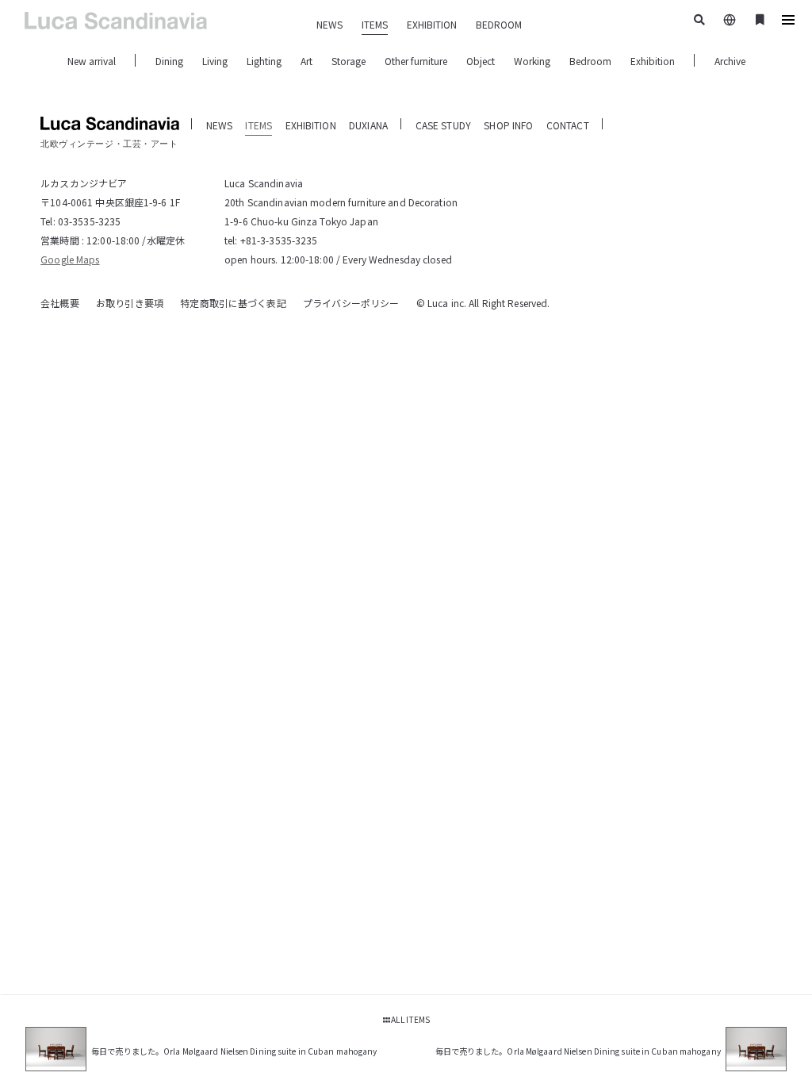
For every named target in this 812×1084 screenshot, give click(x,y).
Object (480, 60)
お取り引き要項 (129, 302)
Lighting (264, 60)
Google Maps (69, 259)
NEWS (329, 24)
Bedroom (590, 60)
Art (306, 60)
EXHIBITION (432, 24)
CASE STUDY (443, 125)
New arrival (91, 60)
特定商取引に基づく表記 (232, 302)
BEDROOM (499, 24)
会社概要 (59, 302)
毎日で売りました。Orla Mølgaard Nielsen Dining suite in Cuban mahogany (234, 1051)
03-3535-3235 (89, 221)
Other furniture (416, 60)
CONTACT (567, 125)
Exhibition (652, 60)
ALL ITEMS (409, 1019)
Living (215, 60)
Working (532, 60)
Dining (169, 60)
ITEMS (375, 24)
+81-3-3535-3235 (279, 240)
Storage (348, 60)
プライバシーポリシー (351, 302)
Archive (729, 60)
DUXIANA (368, 125)
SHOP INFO (508, 125)
